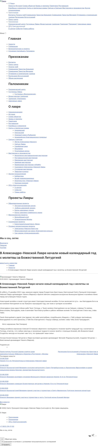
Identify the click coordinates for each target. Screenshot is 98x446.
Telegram (3, 245)
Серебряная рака (21, 146)
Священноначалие (15, 112)
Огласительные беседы (23, 219)
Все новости (4, 402)
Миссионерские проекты (18, 215)
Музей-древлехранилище (24, 178)
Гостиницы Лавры (33, 24)
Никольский (19, 133)
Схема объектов (14, 117)
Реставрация (63, 6)
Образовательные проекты (18, 203)
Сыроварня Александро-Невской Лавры (30, 167)
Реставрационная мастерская (26, 158)
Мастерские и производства (73, 8)
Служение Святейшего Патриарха (21, 51)
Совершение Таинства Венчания (64, 15)
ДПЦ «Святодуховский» (17, 185)
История (19, 6)
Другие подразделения (17, 174)
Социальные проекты (16, 222)
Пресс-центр (13, 19)
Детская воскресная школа (25, 206)
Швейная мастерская (23, 162)
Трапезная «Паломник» (17, 99)
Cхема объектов (29, 6)
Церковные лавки (84, 24)
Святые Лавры (20, 144)
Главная (11, 265)
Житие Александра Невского (26, 142)
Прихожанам (13, 417)
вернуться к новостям (8, 263)
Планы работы (28, 29)
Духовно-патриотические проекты (21, 226)
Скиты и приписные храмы (37, 8)
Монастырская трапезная (50, 24)
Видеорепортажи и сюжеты (19, 49)
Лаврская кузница (21, 171)
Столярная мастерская (23, 169)
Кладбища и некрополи (17, 8)
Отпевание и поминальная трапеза (21, 74)
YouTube (3, 248)
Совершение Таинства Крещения (38, 15)
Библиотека (19, 176)
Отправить (6, 445)
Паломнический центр (16, 24)
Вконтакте (4, 243)
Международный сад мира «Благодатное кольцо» (34, 231)
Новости (11, 6)
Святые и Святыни (55, 8)
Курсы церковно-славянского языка (28, 212)
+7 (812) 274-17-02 (7, 426)
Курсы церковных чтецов (24, 210)
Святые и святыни (15, 139)
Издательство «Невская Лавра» (27, 181)
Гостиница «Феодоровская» (25, 94)
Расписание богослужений (25, 17)
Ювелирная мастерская (24, 160)
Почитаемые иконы (22, 151)
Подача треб (21, 15)
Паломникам (13, 419)
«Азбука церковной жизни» (25, 208)
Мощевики (19, 149)
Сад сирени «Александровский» (27, 233)
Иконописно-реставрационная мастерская (31, 155)
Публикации (13, 46)
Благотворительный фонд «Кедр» (27, 224)
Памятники (54, 6)
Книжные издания (21, 183)
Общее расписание (15, 78)
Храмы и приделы (42, 6)
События (19, 29)
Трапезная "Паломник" (68, 24)
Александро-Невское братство (26, 228)
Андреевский (20, 130)
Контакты (12, 15)
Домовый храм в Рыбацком (25, 135)
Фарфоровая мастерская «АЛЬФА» (28, 165)
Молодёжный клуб (22, 217)
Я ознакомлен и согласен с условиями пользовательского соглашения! (29, 442)
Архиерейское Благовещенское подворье (31, 137)
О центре (11, 29)
